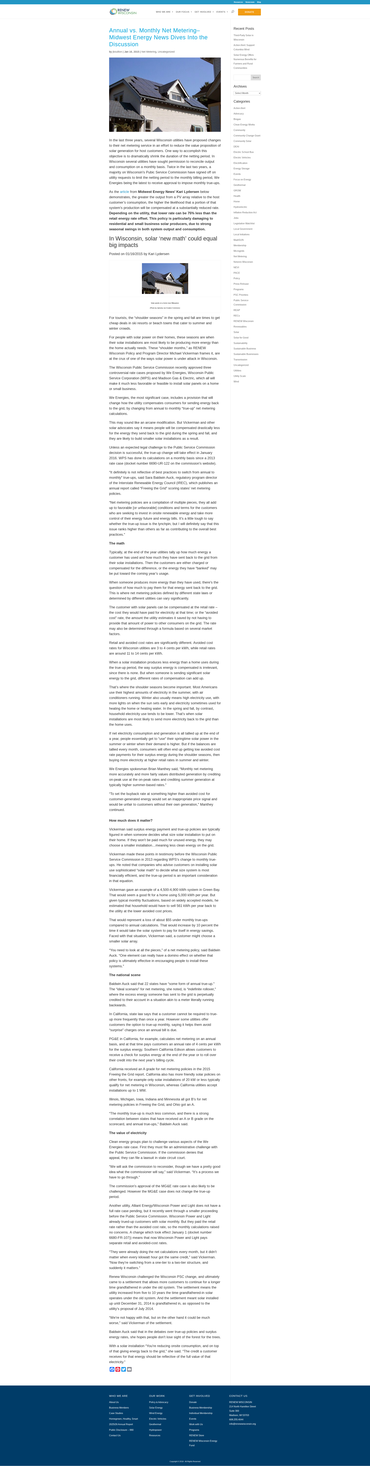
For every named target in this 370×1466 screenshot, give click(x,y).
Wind (236, 381)
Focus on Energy (242, 179)
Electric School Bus (244, 152)
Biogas (237, 119)
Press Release (241, 284)
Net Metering (148, 51)
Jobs (236, 218)
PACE (237, 273)
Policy (237, 278)
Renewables (240, 326)
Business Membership (200, 1407)
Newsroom (250, 2)
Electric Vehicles (242, 157)
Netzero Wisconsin (243, 262)
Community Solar (242, 141)
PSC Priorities (241, 295)
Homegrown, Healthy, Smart (123, 1419)
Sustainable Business (245, 348)
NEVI (236, 267)
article (124, 192)
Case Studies (116, 1413)
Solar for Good (241, 337)
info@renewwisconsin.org (242, 1424)
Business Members (119, 1407)
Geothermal (240, 185)
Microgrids (239, 251)
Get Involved (203, 12)
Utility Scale (240, 376)
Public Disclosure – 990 (121, 1430)
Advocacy (239, 113)
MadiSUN (239, 240)
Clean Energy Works (244, 124)
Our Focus (182, 12)
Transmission (240, 359)
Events (221, 12)
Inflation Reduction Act (245, 212)
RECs (237, 315)
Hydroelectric (240, 207)
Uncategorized (166, 51)
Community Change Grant (247, 135)
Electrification (240, 163)
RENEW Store (196, 1435)
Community (239, 130)
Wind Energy (155, 1413)
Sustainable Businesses (246, 354)
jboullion (117, 51)
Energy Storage (242, 168)
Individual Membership (200, 1413)
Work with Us (196, 1424)
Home (237, 201)
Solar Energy (156, 1407)
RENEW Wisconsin (244, 321)
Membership (240, 245)
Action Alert (239, 108)
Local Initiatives (241, 234)
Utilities (237, 370)
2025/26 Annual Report (121, 1424)
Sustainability (240, 343)
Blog (259, 2)
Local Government (243, 229)
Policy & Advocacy (158, 1402)
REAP (237, 310)
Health (237, 196)
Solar (236, 332)
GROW (237, 190)
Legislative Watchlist (244, 223)
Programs (239, 289)
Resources (238, 2)
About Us (114, 1402)
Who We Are (163, 12)
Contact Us (115, 1435)
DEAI (236, 146)
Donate (249, 12)
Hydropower (155, 1430)
